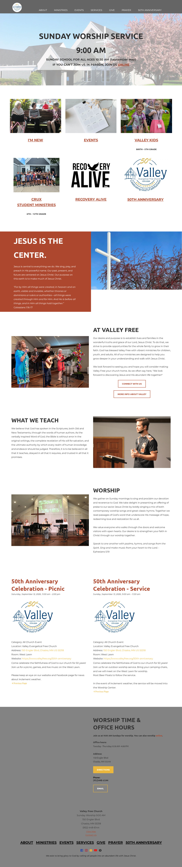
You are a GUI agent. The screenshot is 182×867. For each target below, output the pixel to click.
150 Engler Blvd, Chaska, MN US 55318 (43, 650)
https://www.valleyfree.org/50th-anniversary (46, 658)
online (159, 735)
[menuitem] (43, 10)
